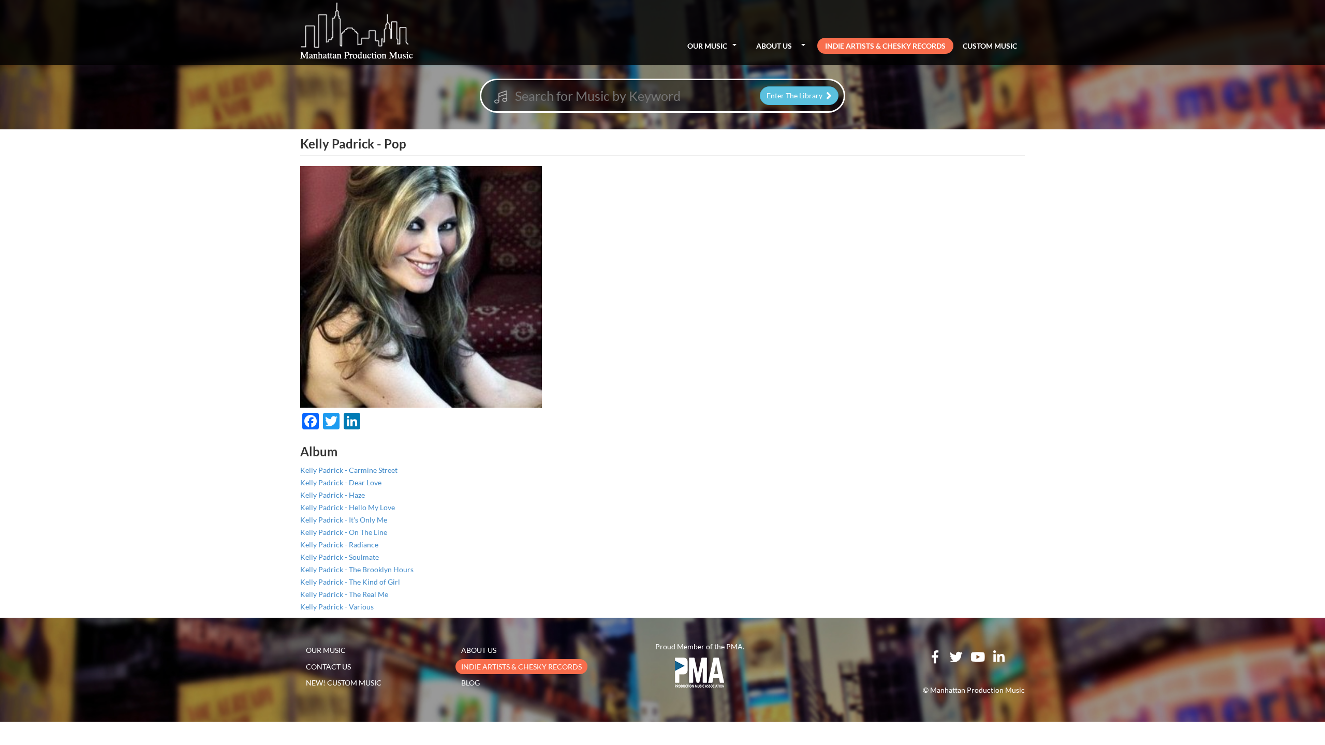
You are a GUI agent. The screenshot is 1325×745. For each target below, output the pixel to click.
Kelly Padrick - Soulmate (339, 557)
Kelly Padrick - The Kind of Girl (350, 581)
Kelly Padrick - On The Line (343, 532)
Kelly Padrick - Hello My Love (347, 507)
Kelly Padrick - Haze (332, 494)
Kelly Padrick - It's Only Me (343, 519)
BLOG (470, 682)
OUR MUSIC (326, 650)
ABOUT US (478, 650)
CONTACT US (328, 666)
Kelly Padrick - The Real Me (344, 594)
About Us (774, 45)
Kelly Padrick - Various (337, 606)
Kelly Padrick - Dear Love (340, 482)
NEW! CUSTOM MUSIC (343, 682)
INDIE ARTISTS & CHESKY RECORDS (521, 666)
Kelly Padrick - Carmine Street (349, 470)
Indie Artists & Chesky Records (885, 45)
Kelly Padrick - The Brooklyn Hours (357, 569)
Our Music (707, 45)
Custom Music (990, 45)
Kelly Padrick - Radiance (339, 544)
